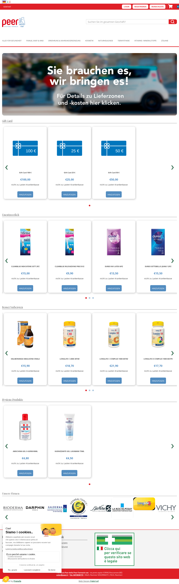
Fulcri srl (94, 581)
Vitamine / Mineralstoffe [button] (145, 40)
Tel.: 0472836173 (76, 575)
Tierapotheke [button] (124, 40)
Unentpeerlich (10, 214)
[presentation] (6, 166)
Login (126, 6)
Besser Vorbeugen (12, 307)
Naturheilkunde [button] (105, 40)
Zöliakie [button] (164, 40)
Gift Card (7, 121)
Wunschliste (157, 6)
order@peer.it (62, 575)
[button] (89, 205)
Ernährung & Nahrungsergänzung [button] (64, 40)
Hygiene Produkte (12, 399)
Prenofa (17, 581)
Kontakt (7, 7)
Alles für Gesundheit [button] (12, 40)
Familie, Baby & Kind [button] (35, 40)
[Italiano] (9, 2)
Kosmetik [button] (89, 40)
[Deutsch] (4, 2)
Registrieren (140, 6)
